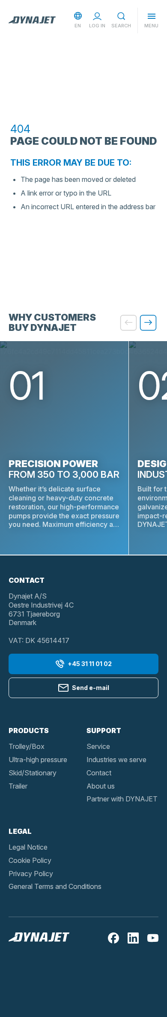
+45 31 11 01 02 (90, 663)
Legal (20, 831)
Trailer (18, 786)
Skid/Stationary (33, 773)
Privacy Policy (31, 873)
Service (98, 746)
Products (29, 730)
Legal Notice (28, 847)
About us (100, 786)
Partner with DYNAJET (122, 799)
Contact (98, 773)
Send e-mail (90, 687)
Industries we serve (116, 759)
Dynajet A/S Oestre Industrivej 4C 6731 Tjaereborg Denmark (41, 609)
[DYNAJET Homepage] (32, 20)
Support (103, 730)
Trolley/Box (27, 746)
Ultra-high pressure (38, 759)
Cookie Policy (30, 860)
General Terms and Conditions (55, 886)
